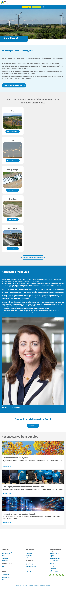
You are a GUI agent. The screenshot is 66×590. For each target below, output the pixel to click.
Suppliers (52, 570)
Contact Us (4, 566)
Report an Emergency (26, 7)
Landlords (52, 563)
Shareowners (53, 568)
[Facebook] (50, 575)
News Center (29, 552)
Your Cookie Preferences (27, 585)
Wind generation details (12, 160)
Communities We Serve (6, 554)
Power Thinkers (53, 566)
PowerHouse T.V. (29, 563)
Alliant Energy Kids (30, 564)
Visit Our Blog (29, 553)
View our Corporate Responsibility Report (13, 85)
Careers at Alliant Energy (6, 578)
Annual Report (29, 555)
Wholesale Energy (54, 571)
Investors (52, 561)
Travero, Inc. (28, 571)
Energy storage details (11, 190)
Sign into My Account (36, 7)
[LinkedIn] (63, 575)
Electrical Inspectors (54, 560)
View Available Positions (5, 575)
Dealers (51, 557)
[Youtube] (57, 575)
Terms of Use (36, 585)
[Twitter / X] (53, 575)
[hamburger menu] (63, 2)
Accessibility (42, 585)
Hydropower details (12, 248)
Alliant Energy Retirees (31, 566)
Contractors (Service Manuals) (54, 554)
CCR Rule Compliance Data (31, 568)
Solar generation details (12, 131)
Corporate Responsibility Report (10, 310)
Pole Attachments (54, 565)
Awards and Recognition (5, 559)
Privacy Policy (19, 585)
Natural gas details (12, 219)
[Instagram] (60, 575)
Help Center (5, 568)
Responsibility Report (30, 557)
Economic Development (55, 558)
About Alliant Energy (7, 552)
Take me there (32, 425)
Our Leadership (6, 557)
